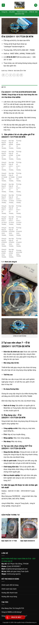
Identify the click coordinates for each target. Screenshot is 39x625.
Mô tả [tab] (4, 87)
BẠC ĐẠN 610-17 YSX (9, 541)
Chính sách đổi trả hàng (10, 585)
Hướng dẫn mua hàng (9, 597)
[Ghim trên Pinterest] (17, 75)
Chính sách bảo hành (9, 589)
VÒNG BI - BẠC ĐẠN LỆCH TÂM (17, 70)
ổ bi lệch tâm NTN (23, 40)
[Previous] (1, 533)
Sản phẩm (12, 12)
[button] (3, 5)
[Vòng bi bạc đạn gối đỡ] (19, 5)
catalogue (7, 47)
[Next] (37, 533)
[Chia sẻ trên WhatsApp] (3, 75)
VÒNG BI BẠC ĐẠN (22, 12)
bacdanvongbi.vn (18, 47)
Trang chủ (4, 12)
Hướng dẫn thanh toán (10, 593)
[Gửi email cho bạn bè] (14, 75)
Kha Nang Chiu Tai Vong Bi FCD (13, 608)
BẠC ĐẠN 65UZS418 (27, 541)
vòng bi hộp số (16, 454)
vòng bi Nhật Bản (8, 503)
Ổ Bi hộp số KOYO (10, 40)
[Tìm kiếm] (35, 5)
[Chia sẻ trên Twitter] (10, 75)
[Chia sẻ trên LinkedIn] (21, 75)
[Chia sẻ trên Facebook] (7, 75)
